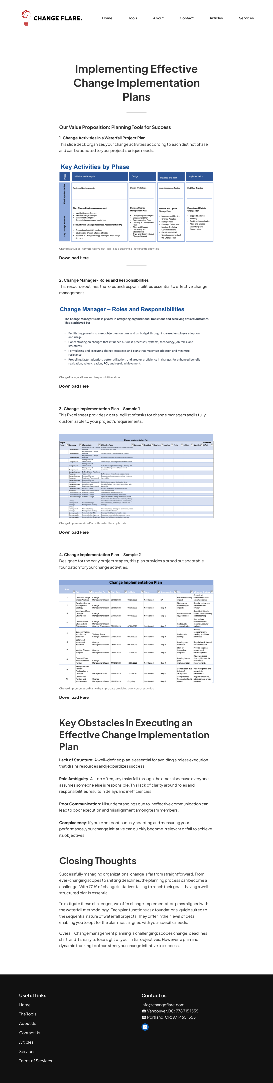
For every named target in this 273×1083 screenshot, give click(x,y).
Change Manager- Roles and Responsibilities (106, 280)
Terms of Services (35, 1060)
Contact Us (29, 1032)
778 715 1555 (187, 1010)
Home (107, 18)
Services (27, 1051)
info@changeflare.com (162, 1004)
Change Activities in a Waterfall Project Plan (104, 137)
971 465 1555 (184, 1017)
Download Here (74, 386)
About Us (27, 1023)
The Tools (27, 1013)
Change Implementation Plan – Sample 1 (102, 408)
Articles (26, 1042)
